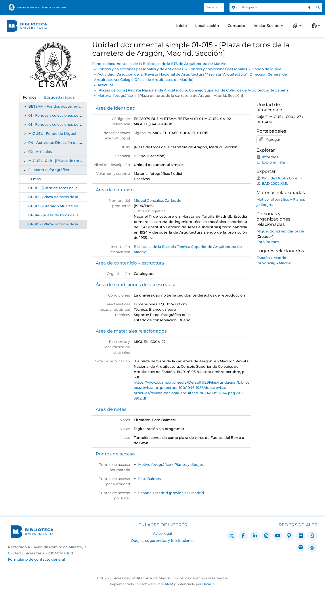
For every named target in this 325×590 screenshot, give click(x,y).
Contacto (236, 25)
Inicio (181, 25)
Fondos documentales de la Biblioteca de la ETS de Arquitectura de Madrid (159, 64)
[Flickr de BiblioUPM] (301, 536)
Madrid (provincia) (171, 493)
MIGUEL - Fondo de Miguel (52, 133)
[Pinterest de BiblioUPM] (289, 536)
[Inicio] (27, 26)
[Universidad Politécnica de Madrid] (37, 7)
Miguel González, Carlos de (157, 200)
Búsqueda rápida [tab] (59, 97)
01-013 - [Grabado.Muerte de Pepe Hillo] (63, 206)
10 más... (35, 179)
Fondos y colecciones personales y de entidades (140, 69)
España (145, 493)
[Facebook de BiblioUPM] (243, 536)
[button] (296, 26)
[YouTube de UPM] (278, 536)
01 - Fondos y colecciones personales (61, 124)
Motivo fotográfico (154, 464)
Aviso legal (162, 533)
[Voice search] (309, 7)
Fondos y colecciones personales (218, 69)
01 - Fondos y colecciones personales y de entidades (74, 115)
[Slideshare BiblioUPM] (312, 547)
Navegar (213, 7)
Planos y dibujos (189, 464)
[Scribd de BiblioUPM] (312, 536)
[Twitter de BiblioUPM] (232, 536)
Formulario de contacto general (36, 559)
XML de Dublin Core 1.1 (282, 178)
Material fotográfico (115, 95)
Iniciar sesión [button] (267, 26)
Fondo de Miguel (267, 69)
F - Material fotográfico (48, 170)
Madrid (197, 493)
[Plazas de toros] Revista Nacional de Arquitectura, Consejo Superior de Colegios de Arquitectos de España (193, 90)
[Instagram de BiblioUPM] (266, 536)
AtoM (169, 584)
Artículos (105, 85)
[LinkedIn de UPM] (255, 536)
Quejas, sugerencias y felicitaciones (162, 541)
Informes (270, 157)
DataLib (208, 584)
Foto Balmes (149, 479)
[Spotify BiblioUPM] (301, 547)
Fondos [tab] (29, 97)
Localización (207, 25)
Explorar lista (273, 162)
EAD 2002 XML (275, 183)
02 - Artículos (40, 152)
